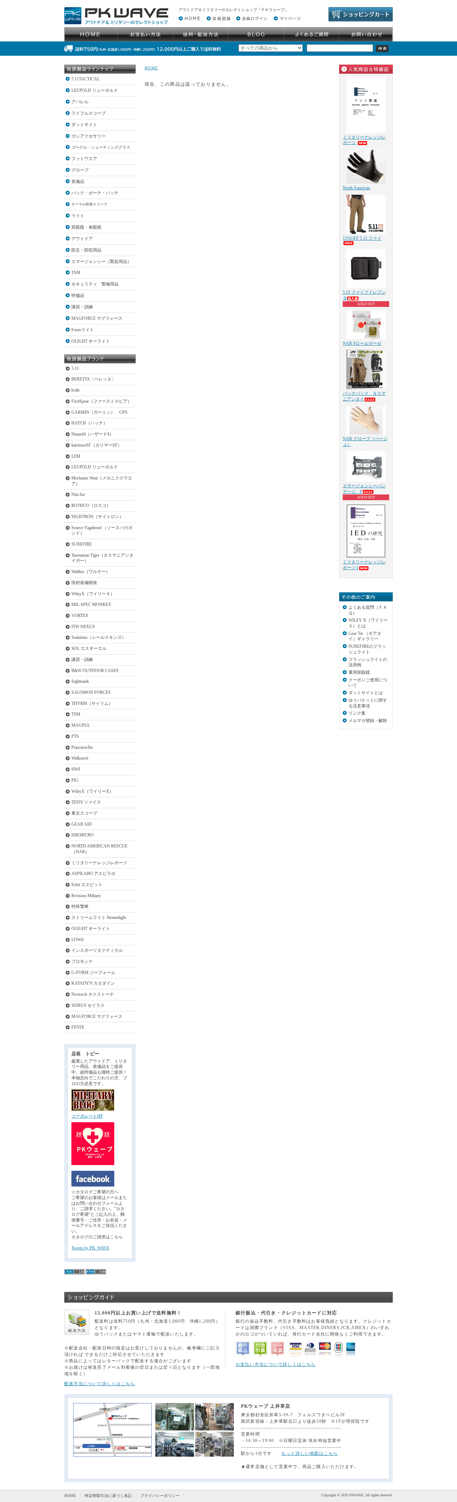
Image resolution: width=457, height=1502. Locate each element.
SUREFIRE (81, 544)
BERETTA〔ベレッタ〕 (93, 379)
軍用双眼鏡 (359, 672)
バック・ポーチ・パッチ (95, 192)
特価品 (77, 295)
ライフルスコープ (88, 113)
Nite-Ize (78, 494)
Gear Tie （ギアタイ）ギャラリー (364, 636)
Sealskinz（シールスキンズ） (98, 637)
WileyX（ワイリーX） (92, 791)
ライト (77, 215)
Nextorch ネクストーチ (92, 994)
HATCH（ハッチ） (89, 423)
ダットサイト (84, 124)
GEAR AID (81, 824)
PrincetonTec (82, 747)
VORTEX (80, 615)
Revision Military (86, 895)
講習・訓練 (82, 306)
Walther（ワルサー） (90, 571)
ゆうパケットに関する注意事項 (367, 703)
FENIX (77, 1027)
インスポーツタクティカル (97, 950)
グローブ (80, 170)
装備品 (77, 181)
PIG (75, 780)
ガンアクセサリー (88, 136)
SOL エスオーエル (88, 648)
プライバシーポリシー (160, 1495)
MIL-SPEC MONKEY (91, 604)
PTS (75, 736)
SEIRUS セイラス (88, 1005)
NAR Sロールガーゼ (362, 343)
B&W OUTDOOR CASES (95, 670)
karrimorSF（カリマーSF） (96, 445)
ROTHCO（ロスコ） (91, 505)
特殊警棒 (80, 906)
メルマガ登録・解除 (367, 720)
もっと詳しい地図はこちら (309, 1453)
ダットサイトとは (365, 692)
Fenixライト (82, 329)
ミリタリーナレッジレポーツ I (364, 564)
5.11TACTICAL (85, 78)
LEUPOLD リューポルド (94, 90)
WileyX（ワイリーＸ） (93, 593)
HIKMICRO (82, 834)
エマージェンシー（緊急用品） (101, 261)
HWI (75, 769)
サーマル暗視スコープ (89, 204)
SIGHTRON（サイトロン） (97, 516)
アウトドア (82, 238)
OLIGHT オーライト (90, 341)
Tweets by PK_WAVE (90, 1247)
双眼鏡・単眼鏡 (86, 227)
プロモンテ (82, 961)
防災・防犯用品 (86, 250)
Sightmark (80, 681)
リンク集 (357, 713)
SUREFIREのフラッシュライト (367, 649)
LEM (75, 456)
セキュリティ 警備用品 (95, 284)
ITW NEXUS (83, 626)
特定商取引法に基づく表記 (108, 1495)
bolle (75, 390)
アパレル (80, 101)
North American (356, 187)
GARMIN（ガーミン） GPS (99, 412)
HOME (151, 68)
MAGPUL (80, 725)
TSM (75, 272)
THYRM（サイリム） (92, 703)
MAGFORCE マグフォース (96, 318)
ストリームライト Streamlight (98, 917)
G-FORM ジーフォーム (93, 972)
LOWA (77, 939)
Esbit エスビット (86, 884)
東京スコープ (84, 813)
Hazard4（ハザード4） (92, 434)
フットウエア (84, 158)
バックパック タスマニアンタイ (364, 396)
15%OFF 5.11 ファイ (362, 238)
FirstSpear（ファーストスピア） (101, 401)
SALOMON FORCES (91, 692)
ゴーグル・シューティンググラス (100, 147)
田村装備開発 (84, 582)
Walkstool (79, 758)
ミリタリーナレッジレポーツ (99, 862)
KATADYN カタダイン (93, 983)
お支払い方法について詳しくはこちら (276, 1364)
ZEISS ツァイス (86, 802)
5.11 (75, 368)
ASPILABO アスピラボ (93, 873)
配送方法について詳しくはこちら (99, 1383)
